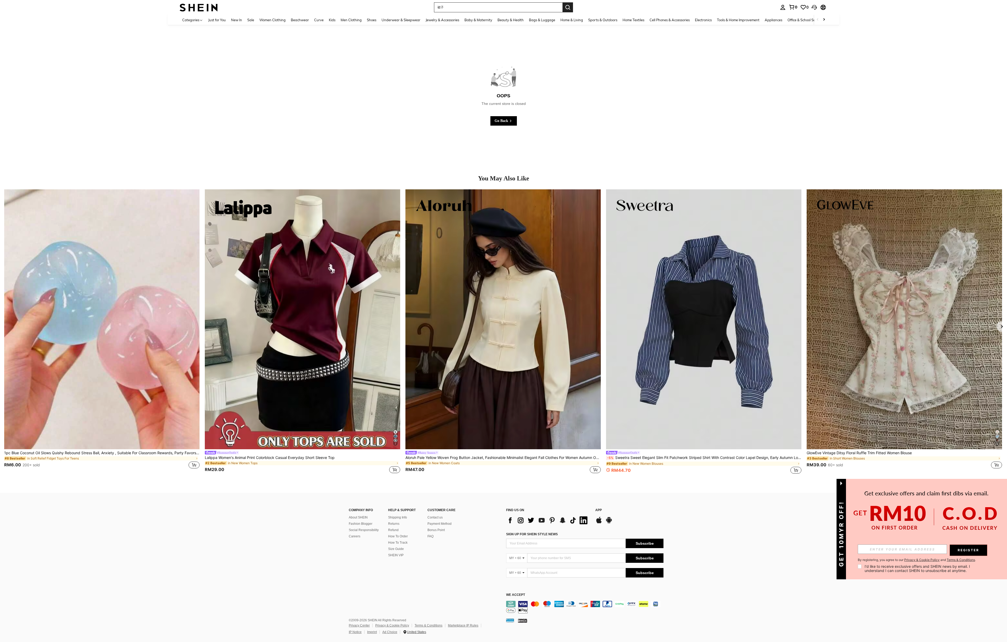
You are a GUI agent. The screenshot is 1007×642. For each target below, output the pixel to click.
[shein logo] (199, 7)
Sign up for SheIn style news (532, 534)
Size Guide (396, 549)
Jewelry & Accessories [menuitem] (442, 20)
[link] (793, 7)
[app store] (599, 523)
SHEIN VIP (396, 555)
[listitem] (102, 332)
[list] (548, 520)
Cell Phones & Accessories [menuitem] (670, 20)
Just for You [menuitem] (217, 20)
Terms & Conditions (428, 625)
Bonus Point (436, 530)
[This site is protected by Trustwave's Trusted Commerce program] (510, 620)
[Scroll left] (817, 20)
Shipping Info (397, 517)
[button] (814, 7)
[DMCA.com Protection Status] (522, 620)
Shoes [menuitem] (371, 20)
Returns (393, 524)
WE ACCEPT (515, 595)
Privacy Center (359, 625)
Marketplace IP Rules (463, 625)
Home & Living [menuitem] (571, 20)
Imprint (372, 632)
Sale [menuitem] (250, 20)
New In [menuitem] (236, 20)
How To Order (398, 536)
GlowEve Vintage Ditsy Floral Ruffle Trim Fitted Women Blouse (859, 453)
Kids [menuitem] (332, 20)
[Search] (568, 7)
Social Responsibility (364, 530)
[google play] (609, 523)
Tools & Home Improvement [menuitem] (738, 20)
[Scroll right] (824, 20)
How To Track (398, 542)
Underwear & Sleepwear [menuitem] (401, 20)
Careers (354, 536)
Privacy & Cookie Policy (392, 625)
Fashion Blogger (360, 524)
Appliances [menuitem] (773, 20)
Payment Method (439, 524)
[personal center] (783, 7)
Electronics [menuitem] (703, 20)
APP (598, 510)
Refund (393, 530)
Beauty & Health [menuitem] (510, 20)
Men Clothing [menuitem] (351, 20)
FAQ (430, 536)
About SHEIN (358, 517)
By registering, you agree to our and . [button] (917, 560)
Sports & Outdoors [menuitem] (602, 20)
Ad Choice (389, 632)
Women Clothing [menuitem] (272, 20)
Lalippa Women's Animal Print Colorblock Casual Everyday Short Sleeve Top (270, 458)
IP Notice (355, 632)
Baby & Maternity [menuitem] (478, 20)
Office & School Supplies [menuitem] (806, 20)
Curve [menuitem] (319, 20)
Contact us (435, 517)
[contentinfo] (584, 607)
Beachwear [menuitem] (300, 20)
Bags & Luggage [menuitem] (542, 20)
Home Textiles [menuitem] (633, 20)
